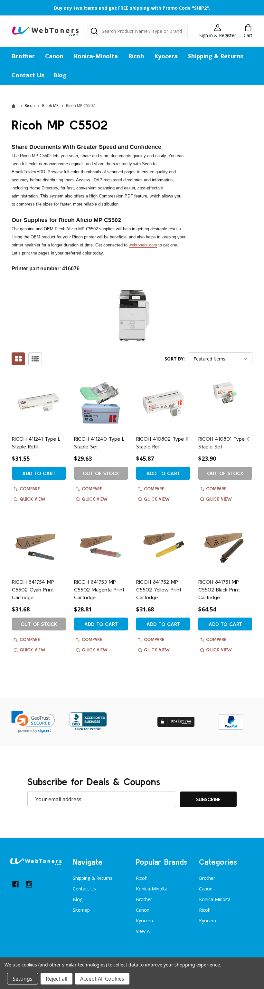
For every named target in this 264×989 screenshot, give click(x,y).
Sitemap (81, 910)
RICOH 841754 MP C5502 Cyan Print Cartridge (33, 589)
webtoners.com (143, 245)
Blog (60, 75)
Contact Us (28, 75)
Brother (23, 56)
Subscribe (208, 799)
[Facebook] (15, 884)
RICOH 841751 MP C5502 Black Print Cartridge (219, 589)
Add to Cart (39, 473)
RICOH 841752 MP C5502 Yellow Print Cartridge (158, 589)
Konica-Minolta (96, 56)
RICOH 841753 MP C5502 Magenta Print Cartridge (99, 589)
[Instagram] (29, 884)
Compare (30, 488)
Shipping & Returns (215, 56)
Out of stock (101, 473)
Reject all (56, 978)
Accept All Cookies (102, 978)
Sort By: (175, 359)
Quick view (32, 499)
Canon (54, 56)
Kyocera (166, 56)
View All (144, 931)
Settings (23, 978)
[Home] (14, 105)
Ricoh (136, 56)
